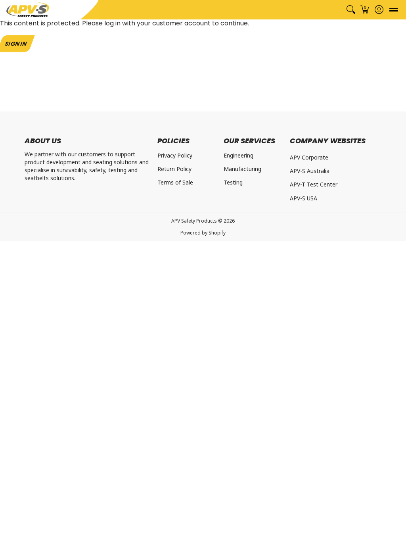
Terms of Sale (175, 182)
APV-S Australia (309, 171)
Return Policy (174, 169)
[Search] (351, 9)
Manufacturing (242, 169)
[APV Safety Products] (28, 9)
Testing (233, 182)
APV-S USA (303, 198)
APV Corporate (309, 157)
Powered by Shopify (203, 232)
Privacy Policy (174, 155)
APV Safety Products (194, 220)
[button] (365, 9)
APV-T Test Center (313, 184)
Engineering (238, 155)
